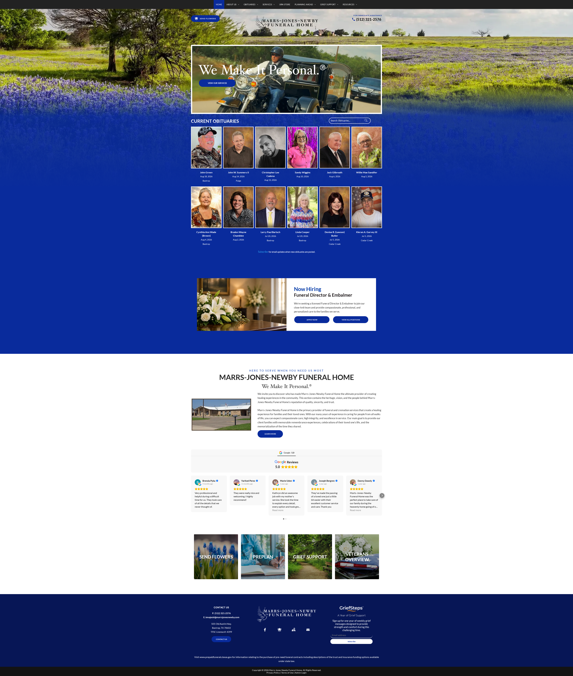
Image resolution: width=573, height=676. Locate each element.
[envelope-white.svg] (308, 631)
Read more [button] (277, 510)
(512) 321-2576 (368, 19)
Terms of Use (287, 672)
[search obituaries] (367, 120)
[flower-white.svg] (279, 631)
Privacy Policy (273, 672)
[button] (191, 495)
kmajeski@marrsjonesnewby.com (222, 617)
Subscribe (263, 251)
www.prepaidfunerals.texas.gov (216, 657)
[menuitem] (219, 4)
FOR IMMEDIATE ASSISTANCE (367, 15)
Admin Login (300, 672)
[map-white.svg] (293, 631)
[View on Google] (198, 482)
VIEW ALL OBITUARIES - (254, 120)
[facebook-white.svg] (265, 631)
